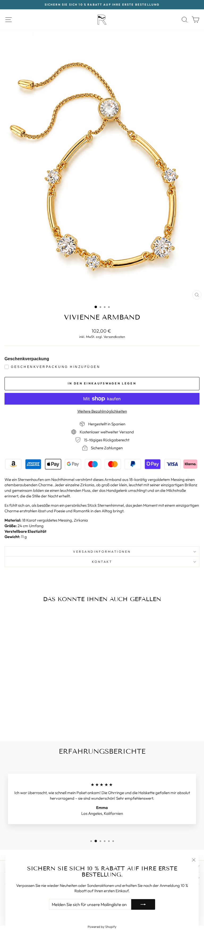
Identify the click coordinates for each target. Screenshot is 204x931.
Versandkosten (114, 336)
